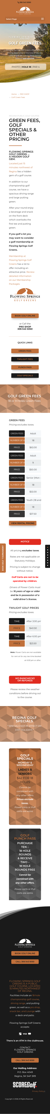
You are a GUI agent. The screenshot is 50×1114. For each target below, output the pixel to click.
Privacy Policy (38, 1091)
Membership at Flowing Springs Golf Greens (20, 260)
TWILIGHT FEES (25, 359)
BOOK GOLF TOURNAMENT (3, 558)
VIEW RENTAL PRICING (22, 523)
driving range (18, 1003)
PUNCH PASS (25, 367)
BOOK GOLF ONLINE (25, 316)
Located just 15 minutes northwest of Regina (21, 167)
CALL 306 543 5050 (25, 961)
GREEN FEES (25, 351)
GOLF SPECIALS (25, 375)
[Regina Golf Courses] (25, 10)
